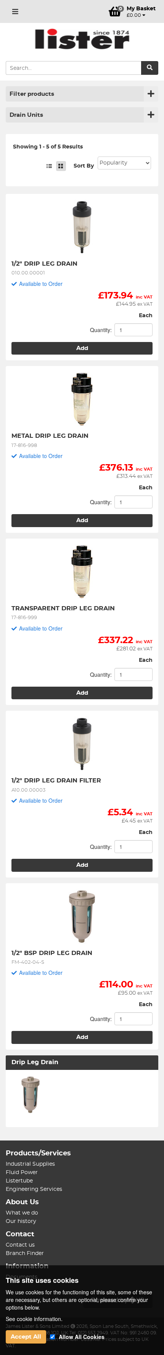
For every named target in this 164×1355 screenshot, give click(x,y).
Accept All (26, 1337)
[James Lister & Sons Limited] (82, 39)
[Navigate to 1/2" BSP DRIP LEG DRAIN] (82, 916)
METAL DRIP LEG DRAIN (49, 436)
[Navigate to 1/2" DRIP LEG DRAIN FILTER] (82, 743)
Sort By (84, 166)
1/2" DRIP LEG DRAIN (44, 264)
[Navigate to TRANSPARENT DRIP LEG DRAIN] (82, 571)
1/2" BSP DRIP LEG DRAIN (51, 953)
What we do (22, 1213)
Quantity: (101, 330)
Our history (21, 1221)
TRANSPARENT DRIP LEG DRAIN (63, 608)
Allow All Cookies (82, 1336)
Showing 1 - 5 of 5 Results (48, 147)
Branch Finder (25, 1253)
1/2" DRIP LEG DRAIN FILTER (56, 781)
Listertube (19, 1181)
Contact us (20, 1245)
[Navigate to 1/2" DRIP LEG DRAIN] (82, 227)
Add (82, 348)
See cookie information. (34, 1319)
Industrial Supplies (30, 1164)
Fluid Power (22, 1172)
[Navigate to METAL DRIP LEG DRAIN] (82, 399)
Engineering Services (34, 1189)
